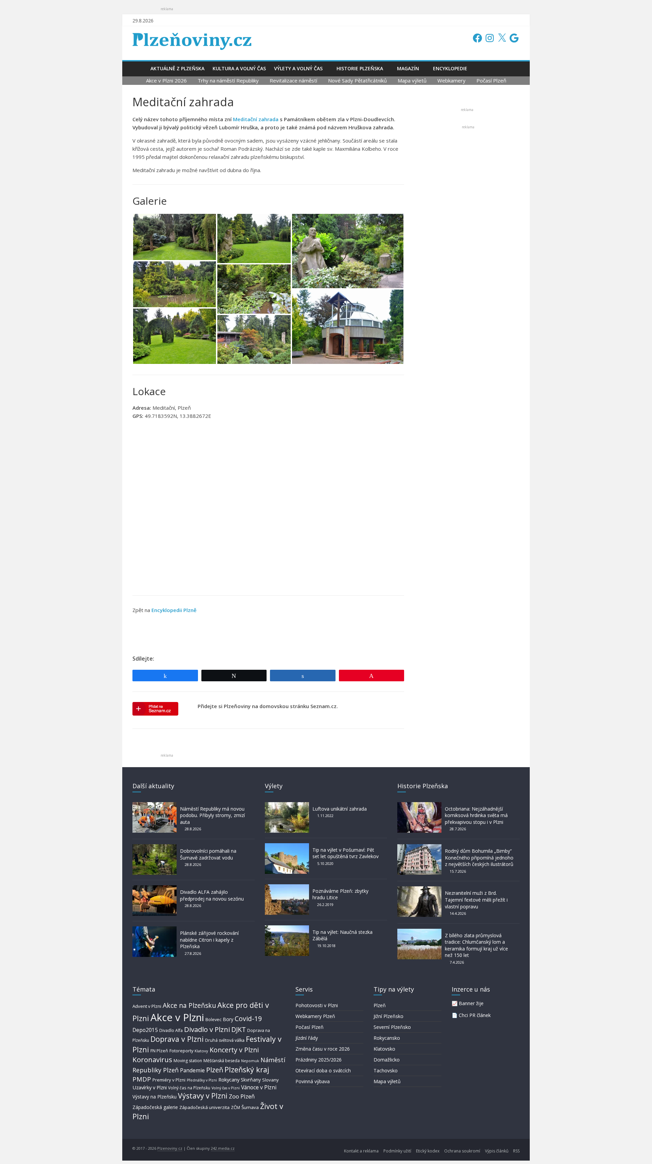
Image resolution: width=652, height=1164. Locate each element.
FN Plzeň (159, 1051)
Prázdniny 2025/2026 (318, 1059)
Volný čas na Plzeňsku (189, 1087)
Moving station (188, 1061)
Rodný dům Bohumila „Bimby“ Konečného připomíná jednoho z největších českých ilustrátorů (479, 857)
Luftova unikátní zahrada (339, 809)
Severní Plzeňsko (392, 1027)
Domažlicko (387, 1059)
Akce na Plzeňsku (189, 1005)
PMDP (141, 1079)
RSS (516, 1151)
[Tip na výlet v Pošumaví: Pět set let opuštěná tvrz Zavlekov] (287, 846)
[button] (174, 237)
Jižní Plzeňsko (388, 1016)
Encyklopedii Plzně (174, 610)
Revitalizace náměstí (293, 80)
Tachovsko (386, 1070)
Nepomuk (250, 1060)
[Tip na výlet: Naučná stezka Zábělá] (287, 928)
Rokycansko (387, 1038)
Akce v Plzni (177, 1017)
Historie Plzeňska (360, 68)
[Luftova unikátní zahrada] (287, 805)
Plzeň (214, 1069)
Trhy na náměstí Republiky (228, 80)
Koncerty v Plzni (234, 1049)
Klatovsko (384, 1049)
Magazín (408, 68)
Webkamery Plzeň (315, 1016)
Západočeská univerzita (204, 1107)
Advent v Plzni (146, 1006)
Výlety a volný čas (298, 68)
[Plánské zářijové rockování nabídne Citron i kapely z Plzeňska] (154, 929)
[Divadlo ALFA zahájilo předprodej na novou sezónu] (154, 888)
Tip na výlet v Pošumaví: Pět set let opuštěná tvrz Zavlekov (345, 853)
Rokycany (228, 1079)
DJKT (238, 1029)
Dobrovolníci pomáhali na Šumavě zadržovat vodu (208, 854)
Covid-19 (248, 1018)
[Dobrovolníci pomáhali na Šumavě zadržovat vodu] (154, 847)
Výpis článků (496, 1151)
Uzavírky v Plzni (149, 1087)
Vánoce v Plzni (258, 1087)
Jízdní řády (306, 1038)
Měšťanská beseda (221, 1061)
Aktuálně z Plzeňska (177, 68)
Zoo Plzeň (242, 1096)
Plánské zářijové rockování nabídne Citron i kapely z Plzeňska (209, 939)
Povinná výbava (312, 1081)
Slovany (270, 1080)
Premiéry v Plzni (168, 1080)
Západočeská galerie (155, 1107)
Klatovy (201, 1050)
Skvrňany (251, 1079)
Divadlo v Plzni (207, 1029)
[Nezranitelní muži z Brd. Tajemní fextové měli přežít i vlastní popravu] (419, 889)
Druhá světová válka (224, 1040)
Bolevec (213, 1019)
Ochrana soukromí (462, 1151)
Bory (228, 1019)
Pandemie (192, 1070)
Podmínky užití (397, 1151)
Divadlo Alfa (171, 1030)
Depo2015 (145, 1030)
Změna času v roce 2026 (322, 1049)
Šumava (250, 1107)
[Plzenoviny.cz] (139, 68)
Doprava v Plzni (177, 1039)
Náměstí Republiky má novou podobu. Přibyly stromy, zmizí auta (212, 815)
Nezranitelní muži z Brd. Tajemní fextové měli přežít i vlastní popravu (476, 899)
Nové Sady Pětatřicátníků (357, 80)
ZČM (235, 1107)
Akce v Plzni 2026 (166, 80)
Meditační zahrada (255, 119)
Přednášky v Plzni (202, 1080)
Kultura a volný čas (239, 68)
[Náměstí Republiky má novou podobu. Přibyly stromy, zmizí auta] (154, 805)
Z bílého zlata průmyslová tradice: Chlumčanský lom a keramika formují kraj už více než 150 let (476, 945)
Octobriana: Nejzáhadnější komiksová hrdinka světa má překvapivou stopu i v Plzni (476, 815)
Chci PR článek (475, 1015)
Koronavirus (152, 1059)
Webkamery (451, 80)
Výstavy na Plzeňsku (154, 1096)
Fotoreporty (181, 1051)
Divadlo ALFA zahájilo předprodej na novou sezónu (212, 895)
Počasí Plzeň (491, 80)
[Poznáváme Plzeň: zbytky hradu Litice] (287, 887)
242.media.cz (223, 1148)
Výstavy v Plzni (203, 1096)
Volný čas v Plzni (226, 1087)
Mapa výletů (412, 80)
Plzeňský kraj (246, 1069)
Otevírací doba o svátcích (323, 1070)
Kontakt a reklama (361, 1151)
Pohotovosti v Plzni (316, 1005)
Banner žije (471, 1003)
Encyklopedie (450, 68)
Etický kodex (427, 1151)
